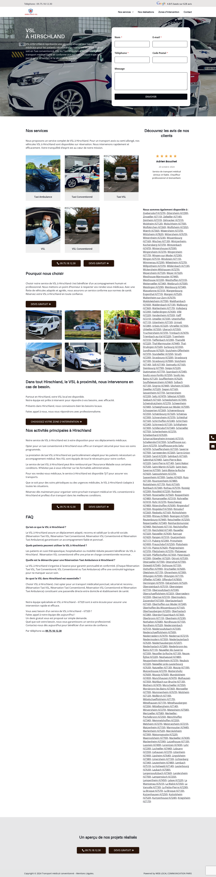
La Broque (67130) (174, 790)
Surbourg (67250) (173, 347)
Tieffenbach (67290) (163, 340)
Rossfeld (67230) (161, 491)
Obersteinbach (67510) (155, 586)
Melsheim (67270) (152, 724)
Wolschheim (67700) (175, 223)
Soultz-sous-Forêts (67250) (157, 375)
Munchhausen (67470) (164, 678)
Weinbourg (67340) (175, 287)
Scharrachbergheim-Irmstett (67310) (163, 438)
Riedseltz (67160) (161, 512)
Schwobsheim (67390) (174, 399)
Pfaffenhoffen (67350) (164, 554)
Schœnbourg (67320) (163, 414)
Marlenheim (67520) (154, 731)
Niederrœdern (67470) (155, 635)
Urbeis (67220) (160, 325)
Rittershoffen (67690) (164, 505)
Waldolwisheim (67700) (155, 301)
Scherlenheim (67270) (164, 431)
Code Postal (160, 53)
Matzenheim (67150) (154, 727)
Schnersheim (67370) (163, 417)
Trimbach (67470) (179, 333)
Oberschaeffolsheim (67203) (158, 593)
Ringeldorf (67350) (162, 509)
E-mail (157, 37)
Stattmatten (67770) (154, 371)
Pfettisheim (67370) (163, 551)
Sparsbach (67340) (176, 371)
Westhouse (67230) (153, 280)
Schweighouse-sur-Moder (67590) (170, 406)
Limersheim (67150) (163, 759)
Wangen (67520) (173, 294)
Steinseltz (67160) (175, 364)
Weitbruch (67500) (177, 283)
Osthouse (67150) (171, 565)
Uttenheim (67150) (162, 322)
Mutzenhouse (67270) (155, 671)
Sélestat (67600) (176, 396)
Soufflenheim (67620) (170, 378)
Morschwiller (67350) (174, 685)
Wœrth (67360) (151, 230)
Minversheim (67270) (154, 709)
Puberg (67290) (160, 540)
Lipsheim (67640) (161, 755)
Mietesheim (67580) (178, 709)
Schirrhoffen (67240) (163, 421)
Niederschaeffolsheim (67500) (159, 632)
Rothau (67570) (172, 488)
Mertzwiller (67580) (153, 713)
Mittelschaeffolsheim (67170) (159, 699)
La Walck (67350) (174, 783)
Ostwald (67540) (152, 565)
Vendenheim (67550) (163, 315)
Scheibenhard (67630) (155, 435)
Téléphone (122, 53)
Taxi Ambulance (43, 196)
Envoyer (150, 96)
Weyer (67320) (174, 273)
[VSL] (43, 225)
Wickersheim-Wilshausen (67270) (161, 269)
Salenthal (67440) (152, 459)
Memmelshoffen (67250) (165, 720)
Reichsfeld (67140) (162, 530)
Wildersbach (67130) (178, 266)
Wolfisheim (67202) (177, 227)
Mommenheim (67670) (164, 692)
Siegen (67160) (170, 389)
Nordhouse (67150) (174, 621)
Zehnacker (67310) (173, 220)
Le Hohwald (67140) (163, 766)
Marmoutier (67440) (178, 727)
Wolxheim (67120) (153, 223)
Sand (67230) (159, 456)
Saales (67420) (174, 477)
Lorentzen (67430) (172, 745)
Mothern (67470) (152, 685)
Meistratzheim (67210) (176, 724)
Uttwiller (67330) (161, 318)
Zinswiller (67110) (152, 216)
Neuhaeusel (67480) (170, 657)
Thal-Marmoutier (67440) (166, 343)
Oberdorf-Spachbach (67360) (168, 614)
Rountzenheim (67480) (164, 480)
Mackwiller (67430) (179, 738)
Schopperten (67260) (154, 410)
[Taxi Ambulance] (43, 173)
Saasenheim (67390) (154, 477)
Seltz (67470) (159, 396)
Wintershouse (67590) (164, 248)
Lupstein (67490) (152, 745)
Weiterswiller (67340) (154, 283)
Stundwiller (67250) (162, 354)
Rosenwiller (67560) (163, 495)
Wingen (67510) (151, 259)
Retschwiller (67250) (179, 519)
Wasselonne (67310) (154, 290)
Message (120, 68)
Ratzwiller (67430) (162, 533)
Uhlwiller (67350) (152, 329)
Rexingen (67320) (179, 516)
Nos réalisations (146, 12)
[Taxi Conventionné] (82, 173)
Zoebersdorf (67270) (154, 213)
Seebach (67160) (152, 399)
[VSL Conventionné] (82, 225)
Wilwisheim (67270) (176, 262)
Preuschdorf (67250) (163, 544)
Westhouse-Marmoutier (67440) (160, 276)
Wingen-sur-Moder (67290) (167, 255)
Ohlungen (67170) (173, 576)
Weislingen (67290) (153, 287)
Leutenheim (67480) (163, 762)
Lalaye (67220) (175, 780)
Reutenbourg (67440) (154, 519)
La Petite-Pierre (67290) (175, 787)
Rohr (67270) (159, 502)
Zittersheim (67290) (177, 213)
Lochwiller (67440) (162, 748)
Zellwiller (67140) (172, 216)
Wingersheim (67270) (154, 251)
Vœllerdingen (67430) (164, 311)
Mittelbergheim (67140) (165, 706)
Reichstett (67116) (162, 526)
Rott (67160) (173, 484)
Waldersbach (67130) (163, 304)
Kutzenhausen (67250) (155, 794)
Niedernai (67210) (178, 635)
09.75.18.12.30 (44, 3)
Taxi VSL (121, 196)
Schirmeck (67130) (162, 424)
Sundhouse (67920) (153, 350)
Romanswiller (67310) (164, 498)
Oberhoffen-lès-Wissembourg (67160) (164, 607)
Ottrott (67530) (179, 558)
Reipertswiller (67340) (155, 523)
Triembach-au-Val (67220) (157, 336)
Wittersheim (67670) (176, 234)
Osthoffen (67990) (153, 569)
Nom (118, 37)
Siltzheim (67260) (179, 385)
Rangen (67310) (160, 537)
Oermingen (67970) (153, 583)
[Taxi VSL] (121, 173)
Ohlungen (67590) (153, 576)
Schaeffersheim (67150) (165, 449)
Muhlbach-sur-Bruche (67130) (168, 681)
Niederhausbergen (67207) (167, 643)
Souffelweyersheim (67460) (158, 382)
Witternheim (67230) (154, 237)
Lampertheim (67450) (155, 780)
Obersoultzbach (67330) (165, 590)
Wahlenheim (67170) (163, 308)
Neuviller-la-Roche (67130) (166, 653)
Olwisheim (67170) (153, 572)
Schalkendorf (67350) (154, 442)
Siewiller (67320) (152, 389)
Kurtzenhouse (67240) (164, 798)
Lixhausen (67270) (162, 752)
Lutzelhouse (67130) (178, 741)
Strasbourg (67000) (162, 361)
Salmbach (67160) (177, 456)
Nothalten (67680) (153, 621)
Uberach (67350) (172, 329)
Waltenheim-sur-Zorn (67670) (159, 297)
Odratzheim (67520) (176, 583)
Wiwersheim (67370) (172, 230)
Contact (188, 12)
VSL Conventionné (82, 248)
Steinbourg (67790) (153, 368)
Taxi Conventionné (82, 196)
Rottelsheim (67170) (154, 484)
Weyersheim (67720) (154, 273)
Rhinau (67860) (160, 516)
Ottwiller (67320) (161, 558)
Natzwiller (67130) (162, 667)
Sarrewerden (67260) (163, 452)
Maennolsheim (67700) (155, 738)
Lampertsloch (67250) (164, 776)
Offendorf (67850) (172, 579)
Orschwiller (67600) (174, 569)
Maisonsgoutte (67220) (165, 734)
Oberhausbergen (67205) (157, 611)
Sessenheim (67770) (154, 392)
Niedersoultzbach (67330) (166, 628)
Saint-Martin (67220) (163, 466)
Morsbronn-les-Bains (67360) (159, 688)
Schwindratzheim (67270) (157, 403)
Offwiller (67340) (152, 579)
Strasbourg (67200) (162, 357)
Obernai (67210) (161, 597)
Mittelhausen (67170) (154, 702)
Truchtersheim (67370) (155, 333)
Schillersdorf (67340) (163, 428)
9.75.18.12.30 (54, 630)
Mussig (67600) (160, 674)
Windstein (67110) (171, 259)
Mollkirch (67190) (161, 695)
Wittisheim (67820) (153, 234)
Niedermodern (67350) (155, 639)
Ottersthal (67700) (176, 561)
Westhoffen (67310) (176, 280)
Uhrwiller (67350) (178, 325)
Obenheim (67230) (175, 618)
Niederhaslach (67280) (155, 646)
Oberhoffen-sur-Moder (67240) (169, 604)
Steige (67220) (173, 368)
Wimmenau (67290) (153, 262)
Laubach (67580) (161, 769)
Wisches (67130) (161, 241)
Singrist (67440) (160, 385)
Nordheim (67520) (153, 625)
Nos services (124, 12)
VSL (43, 248)
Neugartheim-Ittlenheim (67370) (160, 660)
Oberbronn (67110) (153, 618)
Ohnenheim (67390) (175, 572)
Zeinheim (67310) (152, 220)
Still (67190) (158, 364)
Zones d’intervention (168, 12)
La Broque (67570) (153, 790)
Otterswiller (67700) (154, 561)
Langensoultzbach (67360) (157, 773)
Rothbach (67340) (152, 488)
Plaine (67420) (160, 547)
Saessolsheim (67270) (164, 473)
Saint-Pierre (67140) (163, 463)
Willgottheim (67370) (154, 266)
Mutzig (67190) (181, 667)
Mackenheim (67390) (154, 741)
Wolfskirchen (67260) (154, 227)
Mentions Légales (84, 873)
